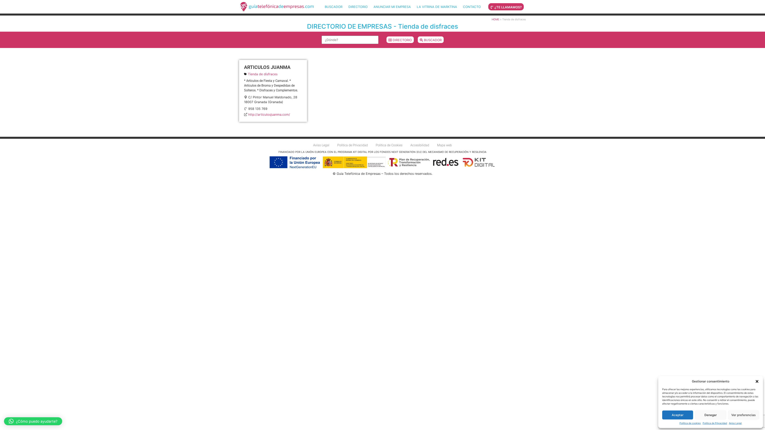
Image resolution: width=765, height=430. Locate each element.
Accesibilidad (419, 145)
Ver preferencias (743, 415)
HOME (495, 19)
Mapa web (444, 145)
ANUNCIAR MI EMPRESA (392, 7)
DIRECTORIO (358, 7)
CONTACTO (472, 7)
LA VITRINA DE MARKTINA (437, 7)
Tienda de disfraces (263, 74)
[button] (757, 381)
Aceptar (678, 415)
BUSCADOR (333, 7)
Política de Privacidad (715, 423)
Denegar (710, 415)
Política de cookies (690, 423)
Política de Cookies (389, 145)
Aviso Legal (735, 423)
